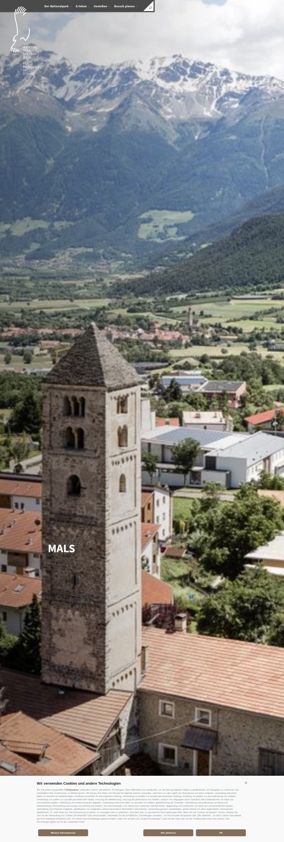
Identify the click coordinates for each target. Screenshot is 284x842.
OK (221, 832)
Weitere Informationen (63, 832)
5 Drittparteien (71, 790)
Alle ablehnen (168, 832)
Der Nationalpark (56, 6)
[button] (246, 782)
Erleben (81, 6)
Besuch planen (124, 6)
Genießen (100, 6)
